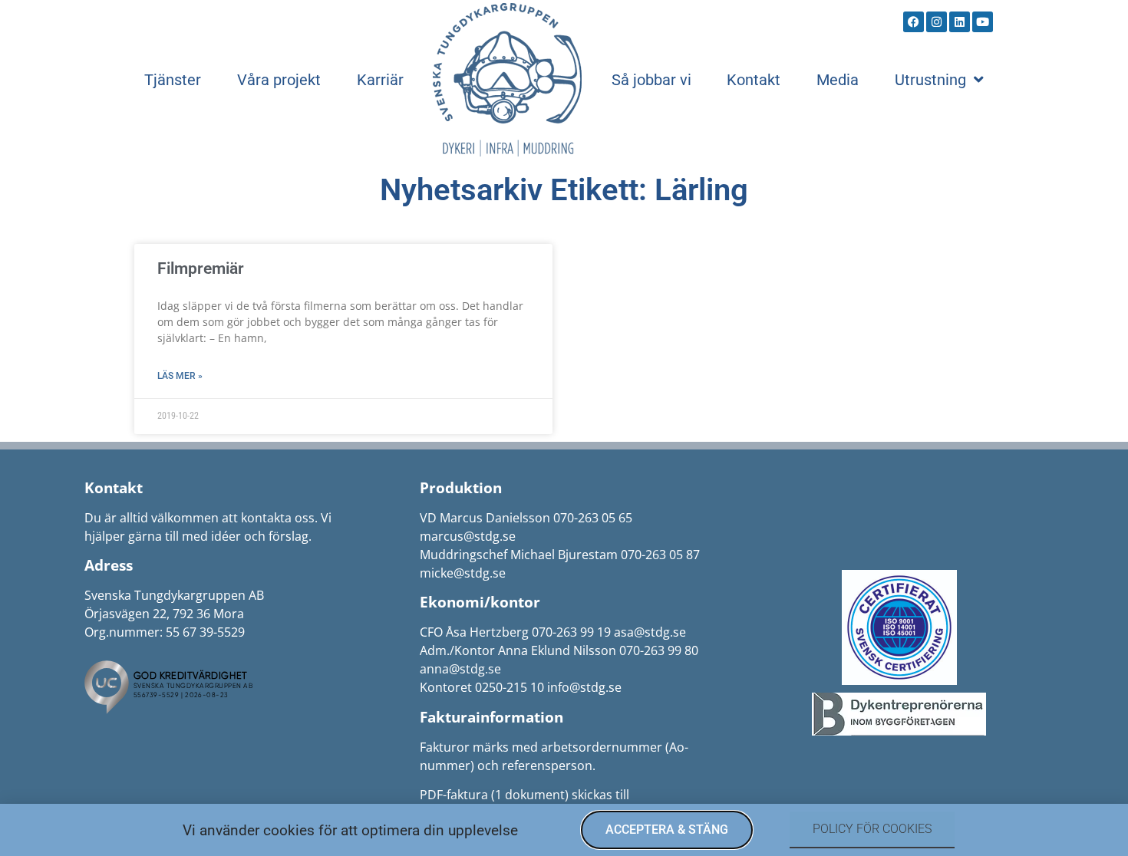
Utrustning (930, 80)
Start (507, 80)
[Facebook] (913, 22)
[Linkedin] (959, 22)
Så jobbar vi (651, 80)
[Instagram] (936, 22)
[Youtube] (982, 22)
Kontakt (753, 80)
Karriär (380, 80)
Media (837, 80)
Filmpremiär (200, 268)
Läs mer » (180, 375)
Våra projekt (279, 80)
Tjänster (172, 80)
